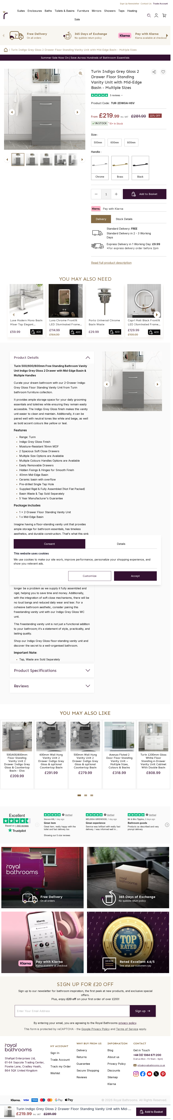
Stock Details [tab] (124, 219)
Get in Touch (141, 1050)
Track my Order (60, 1066)
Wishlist (55, 1073)
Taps (121, 10)
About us (113, 1057)
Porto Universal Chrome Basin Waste (104, 322)
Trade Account (160, 3)
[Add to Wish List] (163, 72)
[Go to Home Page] (5, 50)
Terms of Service (127, 1029)
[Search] (149, 15)
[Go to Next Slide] (167, 35)
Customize (89, 576)
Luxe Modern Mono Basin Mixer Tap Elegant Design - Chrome (26, 322)
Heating (132, 10)
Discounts (113, 1070)
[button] (13, 314)
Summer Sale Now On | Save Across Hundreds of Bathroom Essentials (85, 57)
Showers (110, 10)
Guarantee (83, 1063)
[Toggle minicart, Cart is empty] (164, 15)
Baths (48, 10)
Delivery (82, 1050)
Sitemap (112, 1077)
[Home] (5, 15)
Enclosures (35, 10)
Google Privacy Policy (95, 1029)
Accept (135, 576)
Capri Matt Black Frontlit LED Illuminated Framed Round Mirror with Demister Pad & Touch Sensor (144, 322)
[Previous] (12, 112)
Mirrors (96, 10)
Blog (110, 1050)
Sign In (54, 1053)
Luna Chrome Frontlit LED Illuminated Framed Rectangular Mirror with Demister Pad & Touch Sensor (65, 322)
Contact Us (146, 3)
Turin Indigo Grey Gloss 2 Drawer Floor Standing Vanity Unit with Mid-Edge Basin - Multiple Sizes (74, 49)
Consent (49, 544)
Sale (77, 19)
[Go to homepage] (24, 1047)
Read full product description (111, 263)
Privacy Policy (116, 1063)
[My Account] (156, 15)
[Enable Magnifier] (80, 73)
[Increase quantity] (116, 194)
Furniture (83, 10)
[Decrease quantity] (96, 194)
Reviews (82, 1077)
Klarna (111, 1084)
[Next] (78, 112)
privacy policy (127, 1023)
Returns (82, 1057)
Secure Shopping (88, 1070)
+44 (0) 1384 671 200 (147, 1055)
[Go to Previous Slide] (3, 35)
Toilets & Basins (65, 10)
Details (121, 544)
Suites (21, 10)
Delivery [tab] (101, 219)
